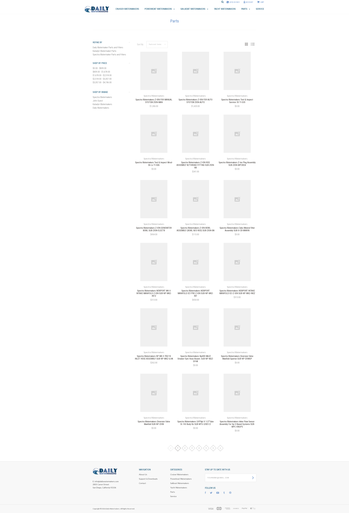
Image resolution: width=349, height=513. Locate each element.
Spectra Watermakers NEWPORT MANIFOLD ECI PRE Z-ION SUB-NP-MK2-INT (195, 293)
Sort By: (140, 44)
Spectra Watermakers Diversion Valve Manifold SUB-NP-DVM (154, 422)
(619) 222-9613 (234, 2)
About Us (143, 474)
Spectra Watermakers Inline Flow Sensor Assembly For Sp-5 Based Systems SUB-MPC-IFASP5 (237, 424)
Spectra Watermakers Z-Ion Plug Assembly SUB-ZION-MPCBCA (237, 163)
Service (173, 496)
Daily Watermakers (101, 108)
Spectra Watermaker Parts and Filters (109, 54)
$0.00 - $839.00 (99, 68)
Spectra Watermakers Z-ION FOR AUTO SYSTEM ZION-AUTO (195, 101)
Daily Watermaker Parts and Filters (108, 47)
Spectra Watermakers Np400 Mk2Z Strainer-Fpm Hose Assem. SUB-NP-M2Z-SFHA (195, 359)
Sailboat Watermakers (179, 483)
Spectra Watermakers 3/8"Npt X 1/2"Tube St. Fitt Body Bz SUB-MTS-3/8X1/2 (195, 422)
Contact (142, 483)
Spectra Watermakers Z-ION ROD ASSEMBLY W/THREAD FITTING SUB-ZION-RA (195, 165)
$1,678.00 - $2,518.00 (102, 75)
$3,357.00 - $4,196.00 (102, 82)
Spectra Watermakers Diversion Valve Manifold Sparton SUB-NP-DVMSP (237, 357)
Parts (172, 492)
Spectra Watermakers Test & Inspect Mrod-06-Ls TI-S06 (154, 163)
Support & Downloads (148, 479)
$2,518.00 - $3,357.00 (102, 79)
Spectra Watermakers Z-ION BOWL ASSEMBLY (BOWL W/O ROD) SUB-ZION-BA (195, 229)
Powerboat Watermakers (181, 479)
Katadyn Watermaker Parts (104, 51)
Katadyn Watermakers (102, 104)
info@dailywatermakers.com (107, 481)
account (249, 2)
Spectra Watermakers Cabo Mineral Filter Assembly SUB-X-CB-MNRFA (237, 229)
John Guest (98, 100)
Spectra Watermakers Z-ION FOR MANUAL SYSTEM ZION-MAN (154, 101)
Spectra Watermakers (102, 97)
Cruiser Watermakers (179, 474)
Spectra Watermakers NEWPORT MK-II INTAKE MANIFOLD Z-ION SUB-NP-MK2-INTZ (154, 293)
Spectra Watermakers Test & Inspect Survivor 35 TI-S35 (237, 101)
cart (262, 2)
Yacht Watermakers (178, 487)
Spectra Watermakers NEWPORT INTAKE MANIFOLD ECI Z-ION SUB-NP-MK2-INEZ (237, 292)
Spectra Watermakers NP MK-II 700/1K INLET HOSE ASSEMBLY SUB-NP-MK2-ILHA (154, 357)
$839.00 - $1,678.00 (101, 71)
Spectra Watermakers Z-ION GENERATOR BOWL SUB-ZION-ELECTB (154, 229)
